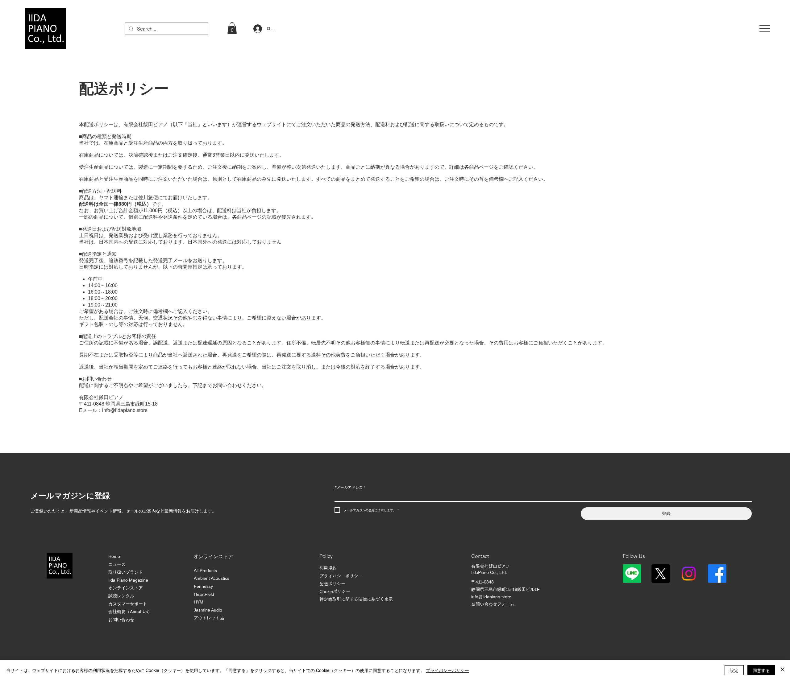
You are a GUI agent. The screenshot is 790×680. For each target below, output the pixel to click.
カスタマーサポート (127, 603)
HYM (198, 602)
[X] (660, 573)
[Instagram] (689, 573)
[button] (232, 28)
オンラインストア (125, 587)
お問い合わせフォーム (492, 604)
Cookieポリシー (334, 591)
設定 (734, 670)
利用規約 (328, 568)
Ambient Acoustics (211, 578)
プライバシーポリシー (341, 576)
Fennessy (203, 586)
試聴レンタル (121, 595)
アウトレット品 (209, 617)
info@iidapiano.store (125, 410)
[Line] (632, 573)
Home (114, 556)
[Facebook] (717, 573)
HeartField (204, 594)
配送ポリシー (332, 584)
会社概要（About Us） (130, 611)
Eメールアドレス (350, 487)
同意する (761, 670)
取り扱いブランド (125, 572)
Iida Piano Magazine (128, 580)
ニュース (117, 564)
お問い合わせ (121, 619)
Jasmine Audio (208, 610)
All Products (205, 570)
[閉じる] (782, 670)
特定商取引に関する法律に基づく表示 (356, 599)
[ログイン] (257, 29)
